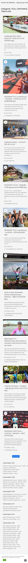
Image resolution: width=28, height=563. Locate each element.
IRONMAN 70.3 (10, 115)
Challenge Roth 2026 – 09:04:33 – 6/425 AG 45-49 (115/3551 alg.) (14, 38)
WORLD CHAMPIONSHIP (11, 361)
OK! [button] (4, 560)
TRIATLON (6, 11)
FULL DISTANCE (19, 9)
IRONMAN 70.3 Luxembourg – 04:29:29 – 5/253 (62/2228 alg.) (15, 232)
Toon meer (16, 456)
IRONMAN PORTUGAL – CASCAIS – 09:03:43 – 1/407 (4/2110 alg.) (14, 433)
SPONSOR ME (15, 359)
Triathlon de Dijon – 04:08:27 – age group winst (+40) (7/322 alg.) (15, 388)
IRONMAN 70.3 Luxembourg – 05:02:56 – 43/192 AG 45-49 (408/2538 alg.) (15, 99)
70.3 (7, 160)
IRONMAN (8, 203)
